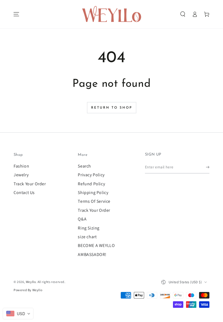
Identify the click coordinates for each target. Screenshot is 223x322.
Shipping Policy (93, 192)
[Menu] (16, 14)
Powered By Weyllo (28, 290)
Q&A (82, 219)
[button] (183, 14)
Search (84, 166)
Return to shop (111, 107)
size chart (87, 237)
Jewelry (21, 175)
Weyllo (31, 282)
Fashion (21, 166)
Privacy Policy (91, 175)
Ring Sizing (89, 228)
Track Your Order (30, 184)
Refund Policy (91, 184)
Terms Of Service (94, 201)
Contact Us (24, 192)
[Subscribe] (207, 167)
